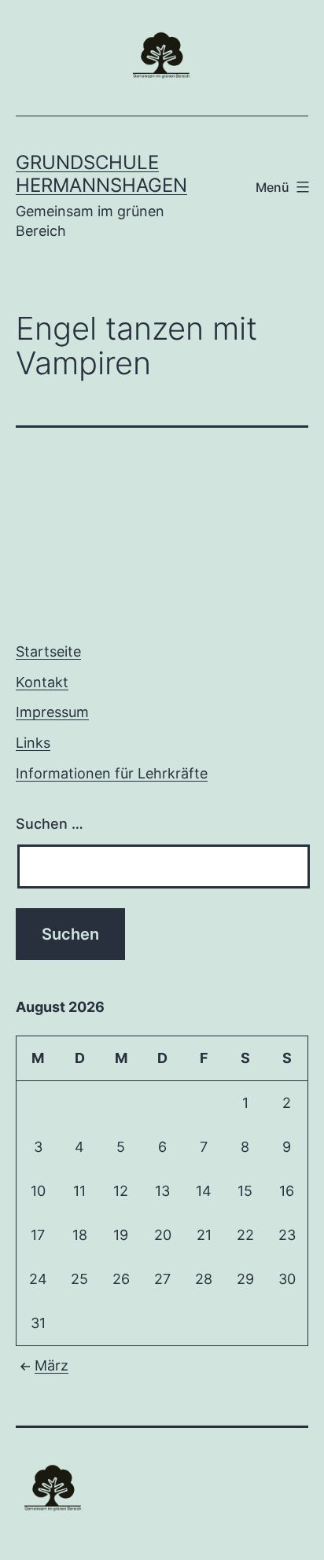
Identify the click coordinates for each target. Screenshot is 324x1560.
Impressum (52, 712)
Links (33, 742)
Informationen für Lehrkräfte (112, 773)
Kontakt (42, 682)
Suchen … (49, 823)
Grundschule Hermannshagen (101, 174)
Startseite (48, 651)
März (51, 1365)
